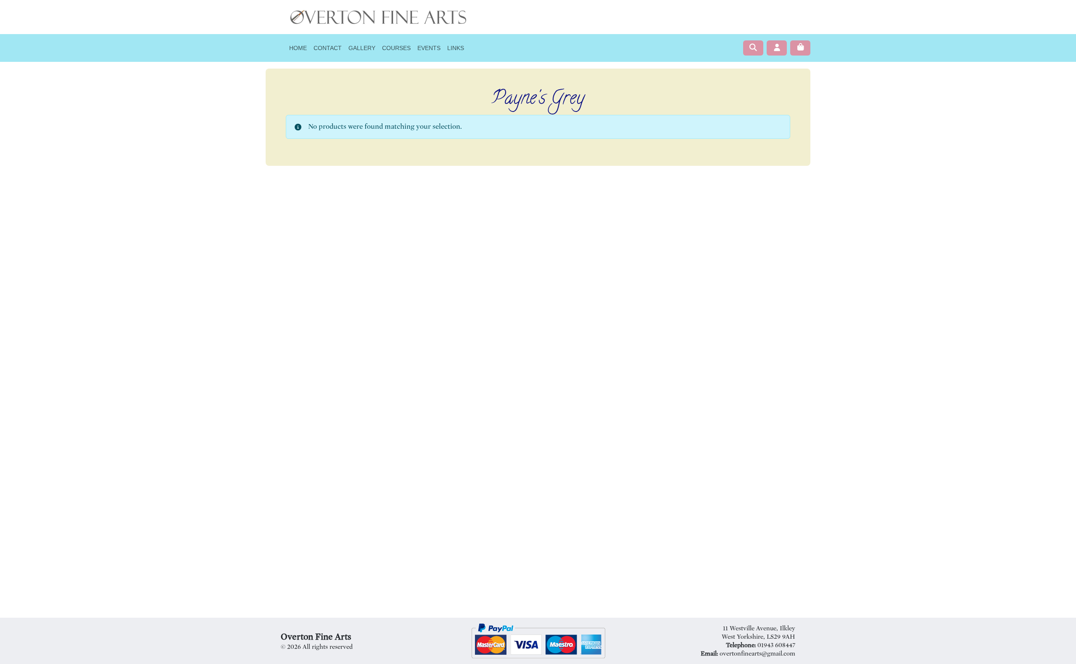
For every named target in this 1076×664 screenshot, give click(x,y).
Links (455, 48)
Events (428, 48)
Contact (328, 48)
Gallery (361, 48)
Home (298, 48)
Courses (396, 48)
